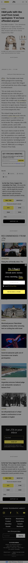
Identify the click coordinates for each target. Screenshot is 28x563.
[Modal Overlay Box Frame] (14, 281)
